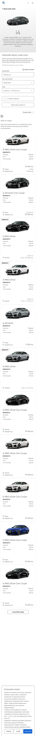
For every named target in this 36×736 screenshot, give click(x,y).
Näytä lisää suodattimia (18, 105)
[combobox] (18, 82)
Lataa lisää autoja (18, 612)
